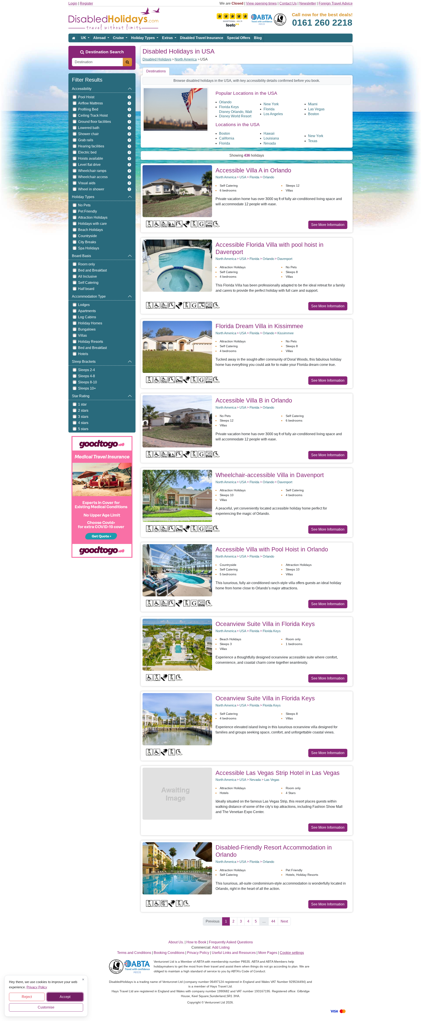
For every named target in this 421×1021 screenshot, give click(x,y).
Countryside (87, 236)
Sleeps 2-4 (86, 370)
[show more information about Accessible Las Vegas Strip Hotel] (177, 793)
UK (84, 38)
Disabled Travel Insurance (201, 38)
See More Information (327, 225)
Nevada (270, 143)
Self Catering (88, 282)
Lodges (84, 305)
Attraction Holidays (92, 217)
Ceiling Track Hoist (93, 115)
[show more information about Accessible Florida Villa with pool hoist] (177, 265)
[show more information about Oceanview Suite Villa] (177, 644)
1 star (82, 404)
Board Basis (81, 256)
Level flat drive (89, 164)
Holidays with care (92, 223)
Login (72, 3)
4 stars (83, 423)
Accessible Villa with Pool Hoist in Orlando (272, 549)
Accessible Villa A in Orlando (253, 170)
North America (186, 59)
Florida (269, 109)
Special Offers (238, 38)
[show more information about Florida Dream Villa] (177, 347)
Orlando (225, 102)
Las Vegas (316, 109)
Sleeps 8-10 (87, 382)
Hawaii (269, 133)
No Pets (84, 205)
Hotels (83, 354)
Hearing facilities (91, 146)
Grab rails (85, 140)
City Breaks (87, 242)
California (226, 138)
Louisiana (271, 138)
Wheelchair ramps (92, 171)
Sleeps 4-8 (86, 376)
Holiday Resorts (90, 341)
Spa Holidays (88, 248)
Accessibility (81, 89)
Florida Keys (229, 107)
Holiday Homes (90, 323)
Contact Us (288, 3)
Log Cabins (87, 317)
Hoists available (90, 158)
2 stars (83, 410)
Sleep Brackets (84, 361)
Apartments (87, 311)
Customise (46, 1007)
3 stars (83, 416)
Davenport (284, 259)
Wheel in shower (91, 189)
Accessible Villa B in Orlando (254, 400)
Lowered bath (88, 128)
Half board (86, 289)
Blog (258, 38)
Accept (65, 997)
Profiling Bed (88, 109)
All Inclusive (87, 276)
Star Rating (80, 396)
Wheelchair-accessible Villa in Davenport (270, 475)
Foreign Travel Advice (336, 3)
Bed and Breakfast (92, 270)
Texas (312, 141)
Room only (86, 264)
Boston (313, 114)
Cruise (119, 38)
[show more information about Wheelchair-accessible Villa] (177, 495)
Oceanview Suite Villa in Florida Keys (265, 623)
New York (271, 104)
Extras (168, 38)
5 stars (83, 429)
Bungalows (87, 329)
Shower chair (88, 134)
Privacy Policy (37, 987)
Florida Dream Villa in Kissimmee (259, 326)
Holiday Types (143, 38)
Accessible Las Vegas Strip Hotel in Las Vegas (278, 772)
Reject (27, 997)
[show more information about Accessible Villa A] (177, 191)
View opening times (261, 3)
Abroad (100, 38)
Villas (82, 335)
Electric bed (87, 152)
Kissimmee (285, 333)
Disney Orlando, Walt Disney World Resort (235, 114)
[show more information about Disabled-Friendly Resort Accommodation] (177, 868)
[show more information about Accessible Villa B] (177, 421)
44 (273, 921)
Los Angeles (273, 114)
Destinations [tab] (156, 71)
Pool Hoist (86, 97)
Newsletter (307, 3)
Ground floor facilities (94, 121)
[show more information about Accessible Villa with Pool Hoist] (177, 570)
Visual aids (86, 183)
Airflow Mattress (90, 103)
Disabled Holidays (157, 59)
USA (242, 177)
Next (284, 921)
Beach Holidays (90, 230)
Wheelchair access (93, 177)
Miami (313, 104)
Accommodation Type (89, 296)
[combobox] (97, 62)
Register (86, 3)
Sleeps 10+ (87, 388)
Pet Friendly (87, 211)
